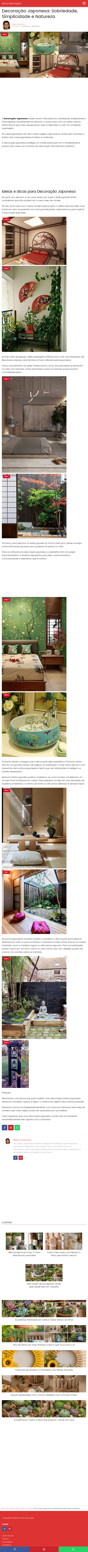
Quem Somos (8, 1536)
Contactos (6, 1545)
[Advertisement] (30, 97)
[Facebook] (4, 1127)
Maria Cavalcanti (18, 24)
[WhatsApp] (17, 1127)
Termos (5, 1539)
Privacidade (7, 1542)
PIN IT (5, 34)
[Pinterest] (11, 1127)
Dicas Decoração (11, 3)
